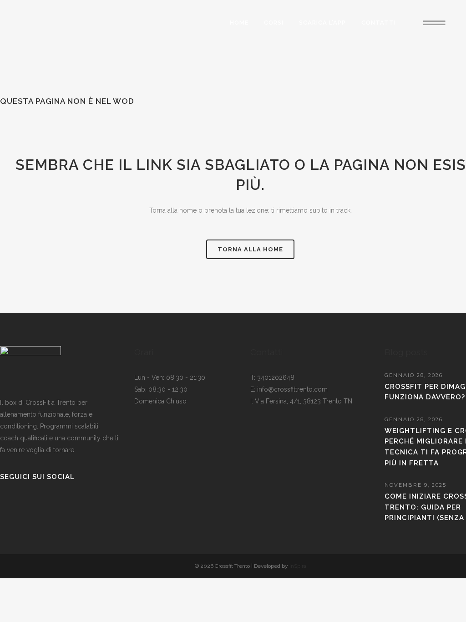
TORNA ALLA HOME (250, 249)
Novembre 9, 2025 (415, 485)
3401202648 (275, 377)
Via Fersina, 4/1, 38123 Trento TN (303, 401)
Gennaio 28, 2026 (414, 375)
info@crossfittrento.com (292, 389)
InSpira (297, 566)
